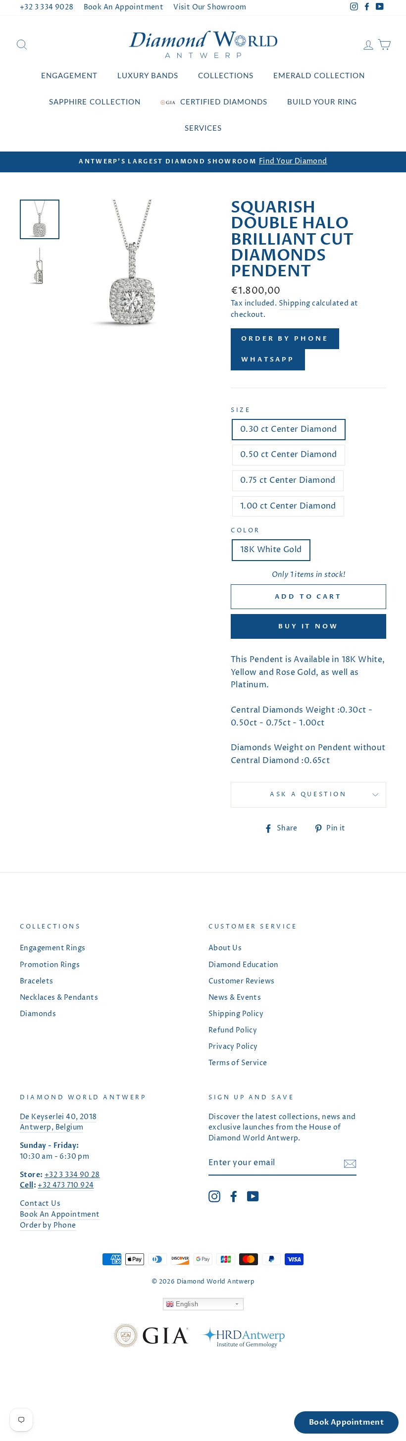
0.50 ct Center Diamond (288, 454)
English (186, 1304)
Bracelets (36, 981)
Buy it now (308, 626)
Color (245, 530)
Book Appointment (346, 1422)
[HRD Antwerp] (241, 1337)
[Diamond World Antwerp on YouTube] (253, 1196)
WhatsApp (268, 359)
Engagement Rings (52, 948)
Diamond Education (243, 965)
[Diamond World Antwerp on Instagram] (214, 1196)
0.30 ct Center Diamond (288, 429)
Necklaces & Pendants (59, 997)
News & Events (234, 997)
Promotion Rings (50, 965)
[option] (203, 161)
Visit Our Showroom (209, 7)
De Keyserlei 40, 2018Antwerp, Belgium (58, 1122)
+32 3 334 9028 (47, 7)
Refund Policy (232, 1030)
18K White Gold (271, 549)
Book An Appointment (124, 7)
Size (241, 410)
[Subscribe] (350, 1163)
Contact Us (40, 1203)
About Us (225, 948)
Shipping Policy (235, 1014)
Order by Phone (285, 338)
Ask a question (308, 794)
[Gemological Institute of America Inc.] (151, 1337)
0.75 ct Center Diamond (288, 480)
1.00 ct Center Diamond (288, 506)
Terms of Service (237, 1063)
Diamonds (38, 1014)
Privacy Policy (233, 1046)
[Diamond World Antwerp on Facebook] (234, 1196)
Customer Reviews (241, 981)
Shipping (294, 303)
